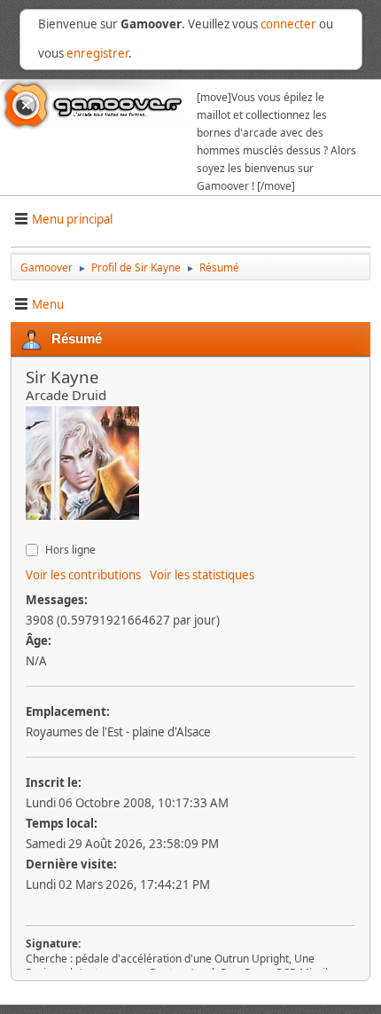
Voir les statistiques (202, 575)
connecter (288, 24)
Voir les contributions (83, 575)
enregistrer (97, 53)
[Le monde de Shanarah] (33, 531)
